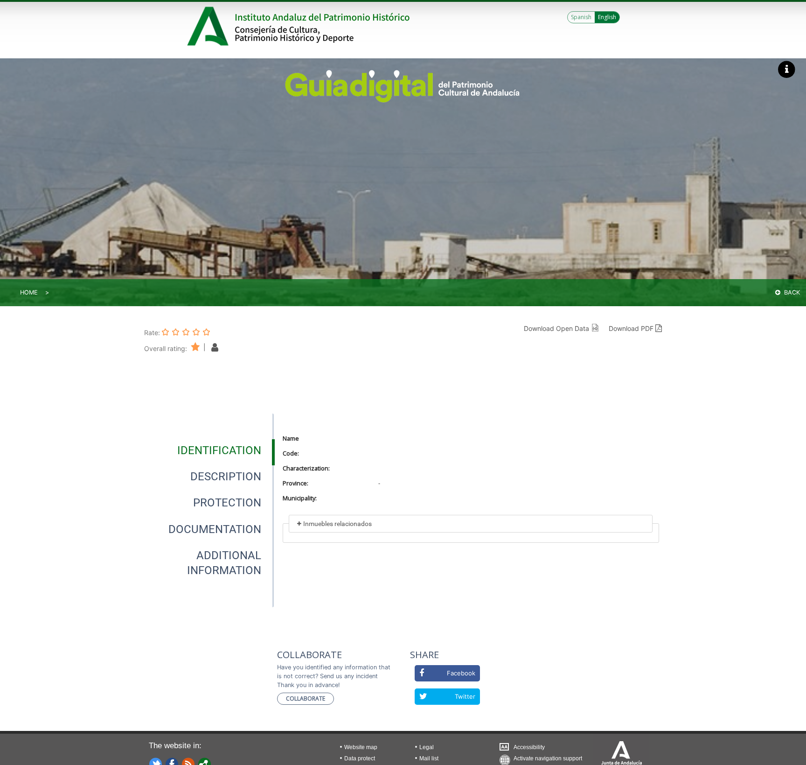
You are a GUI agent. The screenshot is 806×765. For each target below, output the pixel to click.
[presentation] (209, 450)
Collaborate (305, 698)
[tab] (219, 450)
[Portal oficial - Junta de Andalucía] (209, 26)
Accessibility (529, 747)
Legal (426, 747)
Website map (360, 747)
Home (29, 292)
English (607, 17)
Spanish (581, 17)
